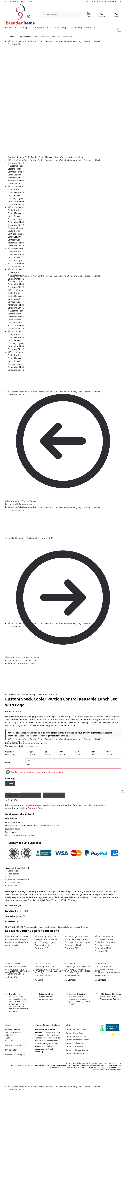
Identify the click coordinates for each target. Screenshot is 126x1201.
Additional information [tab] (18, 879)
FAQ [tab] (9, 876)
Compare (12, 799)
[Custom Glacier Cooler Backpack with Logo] (18, 948)
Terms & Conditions (99, 1063)
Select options (18, 983)
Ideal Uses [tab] (12, 885)
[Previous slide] (8, 376)
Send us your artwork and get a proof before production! (37, 772)
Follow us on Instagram (15, 1054)
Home (12, 36)
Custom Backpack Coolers (76, 1029)
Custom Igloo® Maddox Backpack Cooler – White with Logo (46, 969)
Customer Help (102, 16)
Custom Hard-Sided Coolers (77, 1039)
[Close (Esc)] (6, 379)
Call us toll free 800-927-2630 (18, 1)
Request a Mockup (54, 795)
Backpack (61, 927)
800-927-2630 (11, 1050)
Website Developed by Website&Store (107, 1069)
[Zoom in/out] (12, 379)
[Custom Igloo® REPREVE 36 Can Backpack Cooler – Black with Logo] (78, 948)
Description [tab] (13, 870)
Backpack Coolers (24, 36)
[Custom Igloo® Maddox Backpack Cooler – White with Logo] (48, 948)
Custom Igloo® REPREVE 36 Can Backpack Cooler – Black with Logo (77, 969)
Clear (27, 764)
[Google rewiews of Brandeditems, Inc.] (108, 1035)
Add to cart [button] (48, 986)
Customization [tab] (14, 882)
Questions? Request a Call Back (17, 868)
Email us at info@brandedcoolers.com (103, 1)
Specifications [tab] (14, 873)
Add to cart (12, 796)
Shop (89, 16)
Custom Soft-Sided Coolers (76, 1050)
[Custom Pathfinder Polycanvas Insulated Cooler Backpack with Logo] (108, 948)
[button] (116, 29)
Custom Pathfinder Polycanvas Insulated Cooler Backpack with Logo (107, 969)
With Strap (83, 927)
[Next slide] (6, 376)
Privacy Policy (115, 1063)
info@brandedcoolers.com (16, 1045)
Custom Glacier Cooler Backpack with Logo (15, 968)
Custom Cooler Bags (74, 1033)
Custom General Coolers (75, 1036)
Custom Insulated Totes (75, 1043)
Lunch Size (72, 927)
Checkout (117, 16)
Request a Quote (31, 795)
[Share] (8, 379)
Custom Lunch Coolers (75, 1046)
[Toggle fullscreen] (10, 379)
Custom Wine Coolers (74, 1053)
